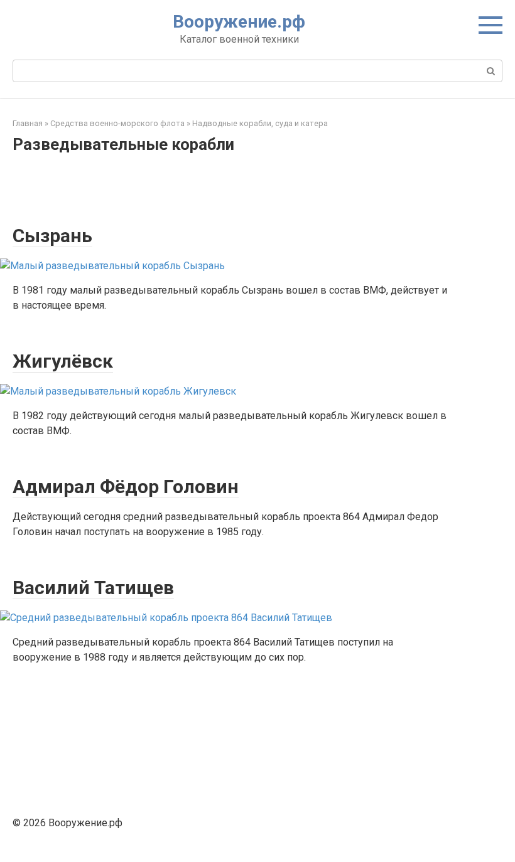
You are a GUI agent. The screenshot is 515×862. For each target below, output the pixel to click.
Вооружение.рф (239, 21)
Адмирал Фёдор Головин (126, 487)
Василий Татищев (93, 588)
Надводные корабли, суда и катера (260, 123)
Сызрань (52, 236)
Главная (28, 123)
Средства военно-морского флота (117, 123)
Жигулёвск (63, 361)
